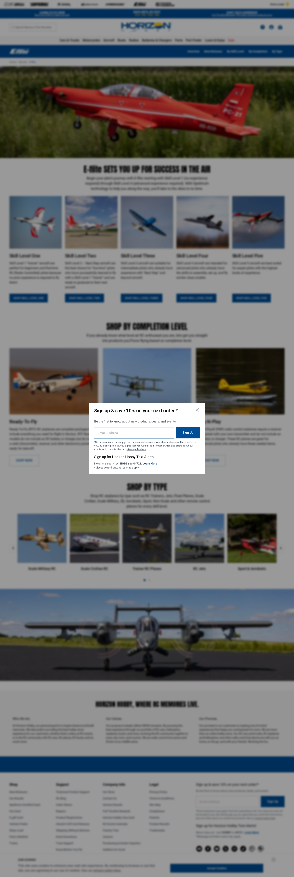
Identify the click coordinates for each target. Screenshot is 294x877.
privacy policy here (136, 449)
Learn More (150, 463)
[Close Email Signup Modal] (197, 409)
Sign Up (187, 432)
